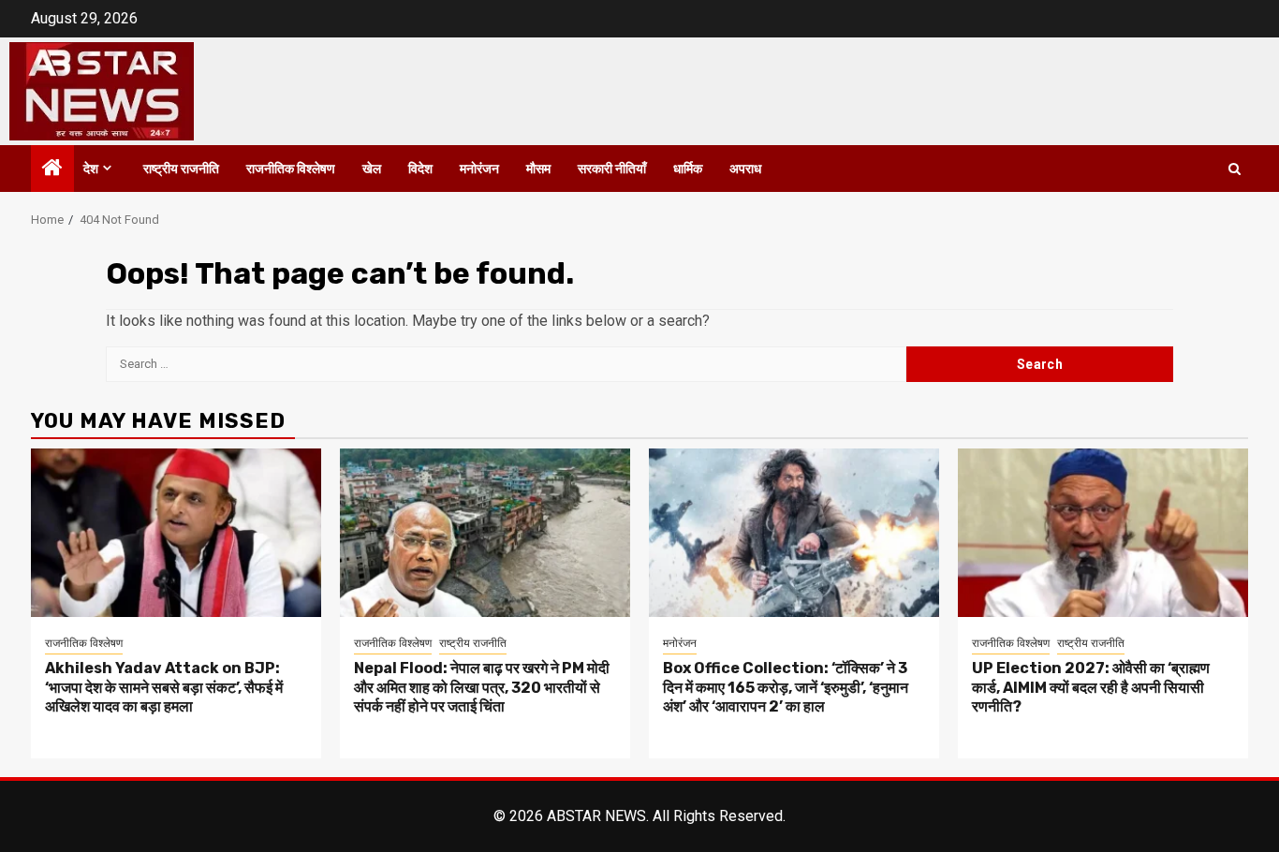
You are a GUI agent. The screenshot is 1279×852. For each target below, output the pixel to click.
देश (90, 169)
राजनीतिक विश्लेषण (290, 169)
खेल (371, 169)
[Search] (1234, 169)
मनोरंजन (479, 169)
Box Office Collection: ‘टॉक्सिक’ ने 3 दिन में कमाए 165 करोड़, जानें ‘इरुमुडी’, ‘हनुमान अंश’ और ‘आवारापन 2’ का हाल (785, 687)
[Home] (52, 169)
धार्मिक (687, 169)
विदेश (420, 169)
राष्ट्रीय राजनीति (181, 169)
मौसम (538, 169)
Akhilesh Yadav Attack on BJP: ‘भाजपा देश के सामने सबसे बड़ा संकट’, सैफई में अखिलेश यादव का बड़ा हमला (164, 687)
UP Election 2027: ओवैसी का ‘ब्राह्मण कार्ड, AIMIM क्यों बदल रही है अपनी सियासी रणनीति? (1091, 687)
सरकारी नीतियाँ (612, 169)
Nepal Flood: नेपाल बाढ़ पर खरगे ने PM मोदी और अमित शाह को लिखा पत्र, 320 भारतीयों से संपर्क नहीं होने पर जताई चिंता (482, 687)
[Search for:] (506, 364)
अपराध (745, 169)
